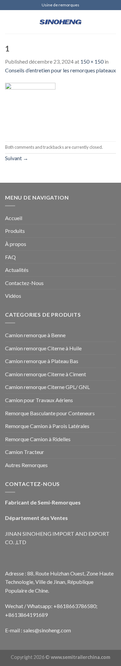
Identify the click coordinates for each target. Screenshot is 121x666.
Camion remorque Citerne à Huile (43, 348)
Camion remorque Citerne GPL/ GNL (47, 387)
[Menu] (9, 21)
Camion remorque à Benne (35, 335)
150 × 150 (92, 61)
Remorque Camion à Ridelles (38, 439)
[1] (30, 107)
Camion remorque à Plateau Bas (41, 361)
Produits (15, 230)
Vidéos (13, 295)
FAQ (10, 257)
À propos (15, 244)
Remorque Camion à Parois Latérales (47, 426)
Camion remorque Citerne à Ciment (45, 374)
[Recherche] (113, 21)
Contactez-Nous (24, 283)
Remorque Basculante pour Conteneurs (50, 413)
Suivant (16, 158)
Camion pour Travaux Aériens (39, 400)
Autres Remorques (26, 465)
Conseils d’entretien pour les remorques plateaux (60, 70)
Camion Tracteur (24, 452)
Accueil (13, 218)
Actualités (17, 270)
